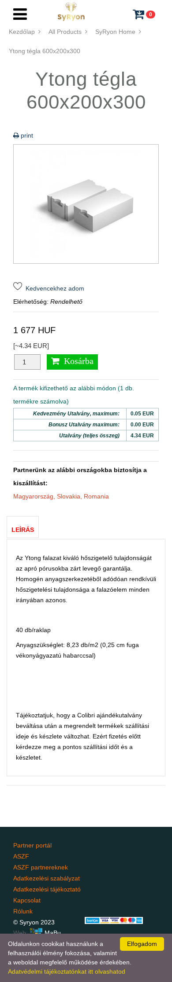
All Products (67, 31)
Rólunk (23, 911)
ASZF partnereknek (40, 867)
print (26, 135)
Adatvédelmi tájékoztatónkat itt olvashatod (66, 971)
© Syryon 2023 (34, 922)
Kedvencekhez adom (53, 288)
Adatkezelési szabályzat (46, 878)
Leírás (22, 529)
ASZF (21, 856)
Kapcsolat (27, 900)
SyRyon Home (117, 31)
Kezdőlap (23, 31)
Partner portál (32, 845)
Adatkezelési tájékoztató (47, 889)
